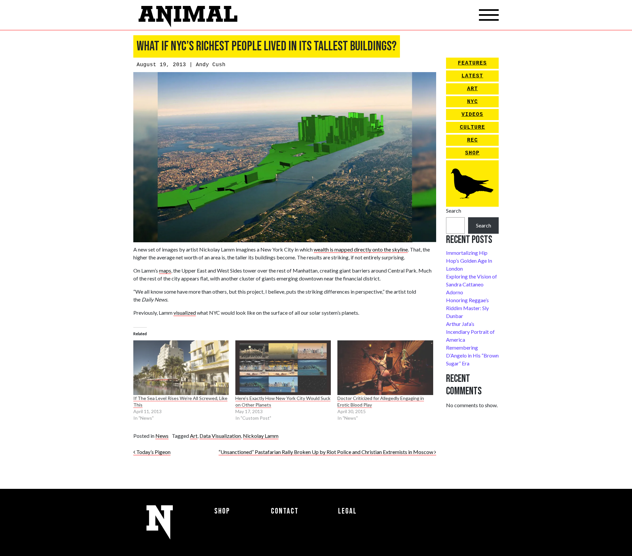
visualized (184, 312)
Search (453, 210)
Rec (472, 140)
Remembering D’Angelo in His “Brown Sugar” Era (472, 355)
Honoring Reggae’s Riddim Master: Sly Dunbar (467, 308)
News (162, 436)
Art (194, 436)
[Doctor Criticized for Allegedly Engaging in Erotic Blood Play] (385, 367)
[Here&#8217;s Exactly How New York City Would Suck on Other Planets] (283, 367)
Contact (285, 511)
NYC (472, 102)
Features (472, 63)
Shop (472, 153)
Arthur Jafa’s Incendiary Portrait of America (470, 332)
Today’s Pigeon (153, 452)
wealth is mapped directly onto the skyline (361, 249)
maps (165, 270)
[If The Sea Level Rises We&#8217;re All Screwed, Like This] (181, 367)
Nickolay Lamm (260, 436)
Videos (472, 115)
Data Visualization (220, 436)
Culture (472, 127)
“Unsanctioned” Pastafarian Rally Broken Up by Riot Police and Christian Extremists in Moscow (326, 452)
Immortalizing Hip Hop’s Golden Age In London (469, 261)
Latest (472, 76)
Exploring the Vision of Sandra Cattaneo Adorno (471, 284)
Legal (347, 511)
